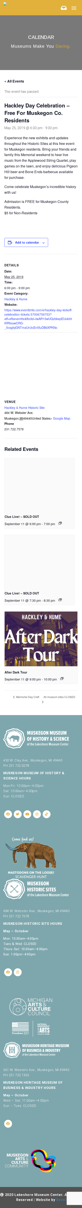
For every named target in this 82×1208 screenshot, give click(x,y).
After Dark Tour (16, 672)
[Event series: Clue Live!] (60, 523)
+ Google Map (60, 418)
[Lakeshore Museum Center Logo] (5, 3)
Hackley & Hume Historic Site (24, 407)
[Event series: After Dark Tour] (61, 678)
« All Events (14, 81)
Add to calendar (27, 242)
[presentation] (40, 484)
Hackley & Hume (15, 299)
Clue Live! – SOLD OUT (22, 516)
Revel (61, 1200)
